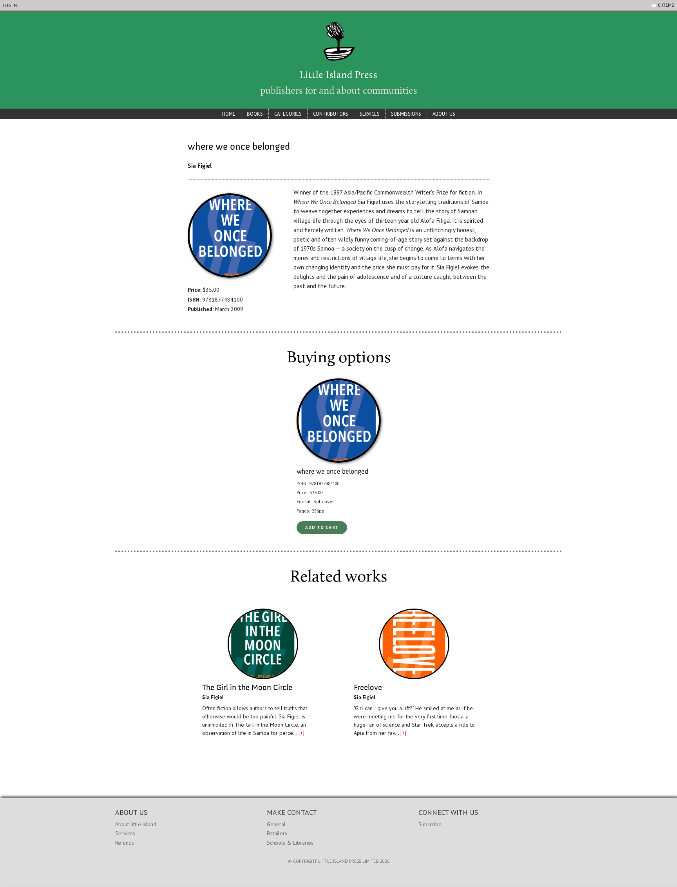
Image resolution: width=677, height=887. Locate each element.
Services (370, 114)
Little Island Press (338, 75)
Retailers (277, 833)
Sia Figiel (200, 166)
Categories (288, 114)
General (276, 824)
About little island (135, 824)
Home (228, 114)
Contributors (330, 114)
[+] (301, 732)
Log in (10, 5)
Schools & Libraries (290, 842)
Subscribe (430, 824)
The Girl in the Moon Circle (247, 688)
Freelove (368, 688)
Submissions (406, 114)
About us (444, 114)
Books (255, 114)
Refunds (124, 842)
